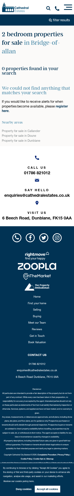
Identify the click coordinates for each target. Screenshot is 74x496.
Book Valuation (37, 342)
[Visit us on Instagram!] (57, 237)
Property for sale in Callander (21, 131)
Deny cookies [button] (23, 489)
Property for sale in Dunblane (21, 141)
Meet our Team (37, 322)
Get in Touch (37, 335)
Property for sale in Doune (19, 136)
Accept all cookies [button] (47, 489)
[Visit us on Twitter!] (43, 237)
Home (37, 296)
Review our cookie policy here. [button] (18, 481)
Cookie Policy (26, 459)
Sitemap (49, 459)
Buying (37, 316)
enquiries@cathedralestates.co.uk (37, 370)
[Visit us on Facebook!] (30, 237)
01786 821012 (37, 363)
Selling (37, 309)
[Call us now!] (58, 9)
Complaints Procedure (47, 455)
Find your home (37, 303)
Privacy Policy (63, 455)
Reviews (37, 329)
